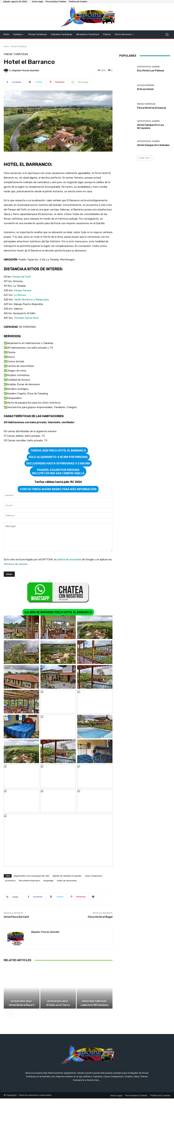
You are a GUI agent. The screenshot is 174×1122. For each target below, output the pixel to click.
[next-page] (11, 1014)
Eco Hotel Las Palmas (150, 70)
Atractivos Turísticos (94, 1001)
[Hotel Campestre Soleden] (127, 143)
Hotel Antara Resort (21, 1005)
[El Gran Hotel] (127, 87)
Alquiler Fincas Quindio (25, 70)
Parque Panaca (22, 290)
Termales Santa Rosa (26, 317)
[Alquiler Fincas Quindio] (6, 70)
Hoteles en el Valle (21, 1001)
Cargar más (143, 157)
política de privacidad (69, 559)
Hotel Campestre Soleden (153, 145)
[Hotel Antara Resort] (22, 987)
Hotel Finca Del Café (16, 916)
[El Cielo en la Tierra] (58, 987)
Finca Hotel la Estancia (151, 107)
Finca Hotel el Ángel (100, 916)
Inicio (6, 46)
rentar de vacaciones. (67, 880)
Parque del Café (21, 276)
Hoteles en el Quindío (148, 67)
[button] (167, 34)
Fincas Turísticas (19, 46)
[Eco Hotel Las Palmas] (127, 68)
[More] (93, 896)
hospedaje (48, 880)
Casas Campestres (93, 875)
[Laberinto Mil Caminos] (94, 987)
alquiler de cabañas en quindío (67, 875)
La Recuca (20, 295)
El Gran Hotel (145, 89)
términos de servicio (15, 564)
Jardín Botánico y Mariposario (31, 299)
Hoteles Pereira (145, 85)
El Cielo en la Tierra (58, 1005)
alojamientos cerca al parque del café (31, 875)
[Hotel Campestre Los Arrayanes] (127, 124)
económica (10, 880)
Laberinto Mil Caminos (94, 1005)
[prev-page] (6, 1014)
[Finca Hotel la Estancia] (127, 106)
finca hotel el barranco (29, 880)
